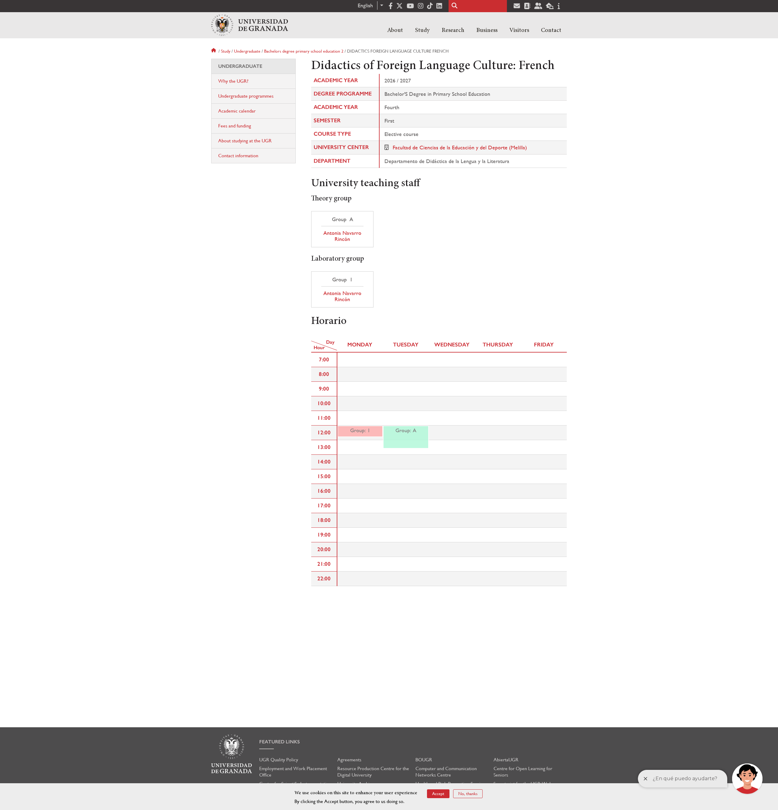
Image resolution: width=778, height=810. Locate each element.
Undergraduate (247, 51)
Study (422, 30)
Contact (551, 30)
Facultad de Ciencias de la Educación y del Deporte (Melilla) (460, 147)
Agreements (349, 760)
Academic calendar (237, 111)
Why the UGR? (233, 81)
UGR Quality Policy (278, 760)
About (395, 30)
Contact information (238, 155)
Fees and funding (234, 126)
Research (453, 30)
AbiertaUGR (506, 760)
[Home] (249, 25)
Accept (438, 793)
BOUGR (423, 760)
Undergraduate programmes (246, 96)
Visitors (519, 30)
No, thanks (467, 793)
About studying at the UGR (245, 141)
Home (214, 51)
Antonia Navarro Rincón (342, 236)
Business (486, 30)
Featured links (279, 742)
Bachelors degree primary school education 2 (303, 51)
